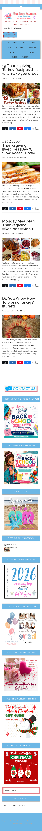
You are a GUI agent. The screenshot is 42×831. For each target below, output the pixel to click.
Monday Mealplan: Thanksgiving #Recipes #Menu (19, 225)
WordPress (23, 823)
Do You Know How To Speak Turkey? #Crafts (18, 302)
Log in (30, 823)
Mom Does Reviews (21, 15)
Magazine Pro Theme (23, 821)
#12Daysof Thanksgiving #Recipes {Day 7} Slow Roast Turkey (18, 147)
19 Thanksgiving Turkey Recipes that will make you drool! (20, 69)
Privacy (13, 805)
